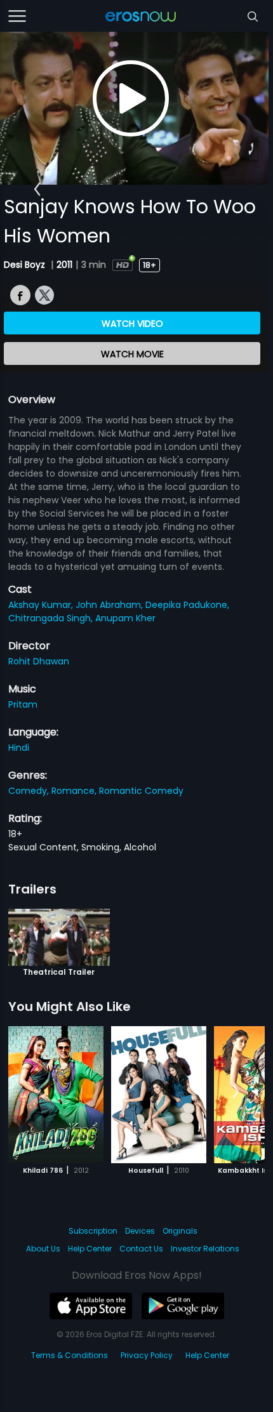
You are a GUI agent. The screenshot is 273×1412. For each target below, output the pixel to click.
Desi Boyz (26, 264)
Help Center (90, 1248)
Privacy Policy (147, 1355)
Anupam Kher (125, 618)
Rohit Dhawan (38, 661)
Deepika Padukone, (187, 604)
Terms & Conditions (69, 1355)
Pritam (22, 704)
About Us (43, 1248)
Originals (180, 1230)
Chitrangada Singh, (51, 618)
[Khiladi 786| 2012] (55, 1094)
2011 (64, 264)
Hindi (18, 747)
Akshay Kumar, (42, 604)
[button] (37, 189)
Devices (140, 1230)
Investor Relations (205, 1248)
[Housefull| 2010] (158, 1094)
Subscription (93, 1230)
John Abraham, (110, 604)
